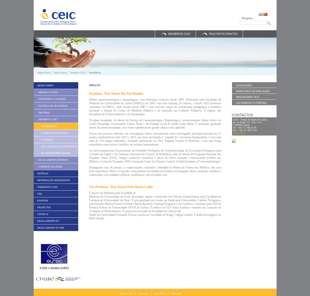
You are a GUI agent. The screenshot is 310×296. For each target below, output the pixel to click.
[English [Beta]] (261, 13)
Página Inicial (44, 72)
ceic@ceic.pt (239, 133)
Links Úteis (159, 293)
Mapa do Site (125, 293)
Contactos (143, 293)
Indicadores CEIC (247, 97)
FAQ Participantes (223, 34)
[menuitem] (56, 85)
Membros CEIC (179, 34)
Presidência (95, 72)
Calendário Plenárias (251, 102)
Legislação (244, 85)
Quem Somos (60, 72)
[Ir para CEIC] (58, 17)
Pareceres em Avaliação (253, 91)
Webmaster (176, 293)
